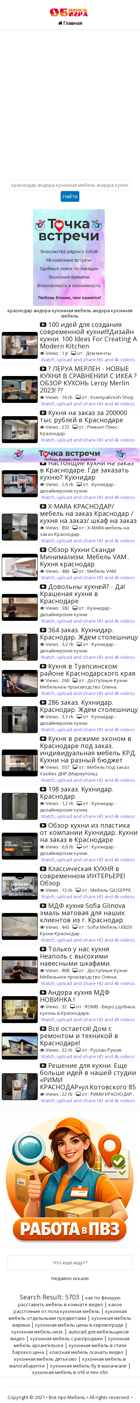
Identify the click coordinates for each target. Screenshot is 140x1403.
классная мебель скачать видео (86, 1352)
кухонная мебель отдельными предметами (68, 1314)
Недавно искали (70, 1278)
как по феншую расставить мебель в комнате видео (69, 1301)
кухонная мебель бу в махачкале (88, 1365)
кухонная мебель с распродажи (66, 1338)
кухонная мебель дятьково (45, 1359)
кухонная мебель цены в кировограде (79, 1325)
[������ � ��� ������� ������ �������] (70, 1178)
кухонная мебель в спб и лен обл (70, 1372)
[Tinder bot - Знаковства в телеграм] (70, 255)
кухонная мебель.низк (37, 1331)
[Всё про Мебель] (70, 9)
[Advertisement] (70, 103)
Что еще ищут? (70, 1262)
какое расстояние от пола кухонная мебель (68, 1307)
